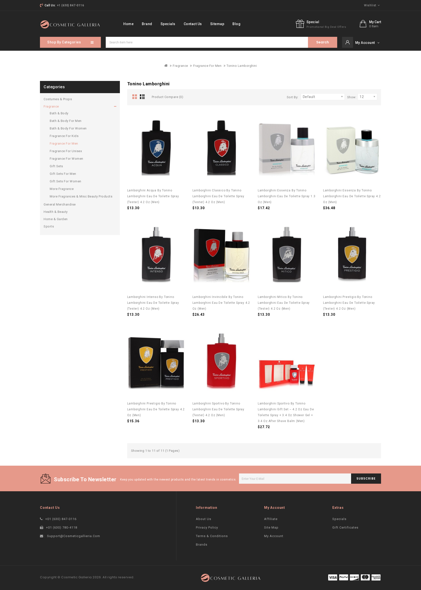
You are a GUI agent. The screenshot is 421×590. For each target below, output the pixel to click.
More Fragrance (62, 189)
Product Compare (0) (167, 97)
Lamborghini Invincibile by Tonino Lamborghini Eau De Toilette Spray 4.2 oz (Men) (221, 302)
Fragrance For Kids (64, 136)
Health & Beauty (56, 212)
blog (236, 24)
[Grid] (135, 97)
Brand (147, 24)
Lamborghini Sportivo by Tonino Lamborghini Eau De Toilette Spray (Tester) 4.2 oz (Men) (218, 409)
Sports (49, 226)
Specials (168, 24)
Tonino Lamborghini (242, 66)
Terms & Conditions (212, 536)
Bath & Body (59, 113)
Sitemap (217, 24)
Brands (201, 544)
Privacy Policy (207, 527)
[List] (143, 97)
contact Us (193, 24)
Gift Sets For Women (65, 181)
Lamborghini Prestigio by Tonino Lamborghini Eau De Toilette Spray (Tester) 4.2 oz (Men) (349, 302)
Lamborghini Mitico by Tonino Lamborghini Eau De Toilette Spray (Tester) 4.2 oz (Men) (284, 302)
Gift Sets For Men (63, 174)
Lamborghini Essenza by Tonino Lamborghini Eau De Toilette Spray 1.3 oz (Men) (287, 196)
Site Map (271, 527)
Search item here (322, 42)
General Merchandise (60, 204)
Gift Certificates (345, 527)
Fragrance (180, 66)
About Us (203, 519)
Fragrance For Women (66, 158)
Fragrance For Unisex (66, 151)
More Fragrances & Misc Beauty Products (81, 196)
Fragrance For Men (207, 66)
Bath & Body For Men (66, 121)
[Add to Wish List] (177, 119)
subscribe (366, 478)
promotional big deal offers (326, 27)
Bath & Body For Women (68, 128)
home (128, 24)
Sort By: (292, 97)
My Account (273, 536)
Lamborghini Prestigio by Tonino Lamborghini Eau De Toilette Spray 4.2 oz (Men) (156, 409)
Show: (352, 97)
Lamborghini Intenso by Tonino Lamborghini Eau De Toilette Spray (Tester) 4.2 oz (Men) (153, 302)
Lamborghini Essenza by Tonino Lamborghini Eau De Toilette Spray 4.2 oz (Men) (352, 196)
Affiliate (270, 519)
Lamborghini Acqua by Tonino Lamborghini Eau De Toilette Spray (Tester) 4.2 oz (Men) (153, 196)
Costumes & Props (58, 99)
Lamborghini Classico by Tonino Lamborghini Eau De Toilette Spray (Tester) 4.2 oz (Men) (218, 196)
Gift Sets (56, 166)
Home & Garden (56, 219)
